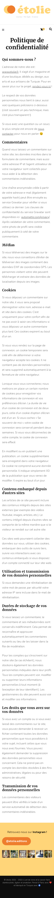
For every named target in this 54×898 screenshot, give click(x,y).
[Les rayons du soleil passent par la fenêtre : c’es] (23, 854)
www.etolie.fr (10, 72)
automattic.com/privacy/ (35, 217)
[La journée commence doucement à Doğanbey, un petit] (6, 854)
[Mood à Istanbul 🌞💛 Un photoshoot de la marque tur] (48, 854)
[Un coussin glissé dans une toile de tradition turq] (39, 854)
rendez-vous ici (41, 86)
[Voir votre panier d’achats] (41, 29)
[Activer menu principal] (4, 29)
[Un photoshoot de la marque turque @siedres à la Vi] (31, 854)
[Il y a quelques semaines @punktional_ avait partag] (14, 854)
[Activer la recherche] (50, 29)
